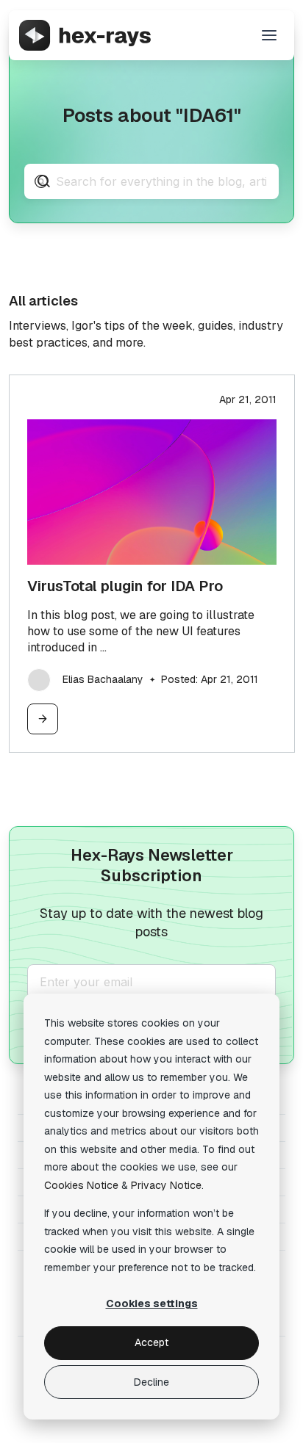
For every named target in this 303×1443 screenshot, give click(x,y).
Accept (151, 1342)
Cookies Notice (81, 1185)
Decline (151, 1382)
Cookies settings (152, 1303)
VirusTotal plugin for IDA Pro (125, 586)
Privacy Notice (166, 1185)
